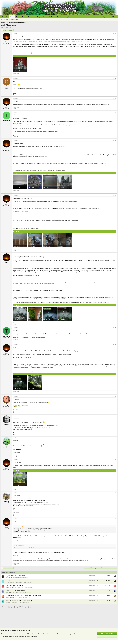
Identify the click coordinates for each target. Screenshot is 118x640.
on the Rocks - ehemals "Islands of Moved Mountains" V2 (24, 596)
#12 (115, 438)
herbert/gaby (9, 602)
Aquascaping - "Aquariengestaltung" (24, 582)
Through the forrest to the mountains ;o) (19, 601)
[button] (21, 16)
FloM (7, 592)
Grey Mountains (11, 581)
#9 (115, 344)
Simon (3, 27)
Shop (38, 17)
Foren (12, 17)
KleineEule (111, 582)
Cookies (18, 634)
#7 (115, 254)
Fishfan (7, 582)
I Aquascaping (17, 406)
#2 (115, 78)
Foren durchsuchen (13, 19)
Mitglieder (68, 17)
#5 (115, 140)
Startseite (5, 17)
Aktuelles (50, 17)
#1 (115, 33)
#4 (115, 112)
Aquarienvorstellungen (20, 577)
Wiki (44, 17)
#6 (115, 195)
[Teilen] (113, 33)
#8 (115, 327)
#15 (115, 519)
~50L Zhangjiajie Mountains (14, 586)
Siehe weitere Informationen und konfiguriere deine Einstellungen (19, 636)
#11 (115, 416)
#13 (115, 459)
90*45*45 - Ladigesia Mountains (16, 591)
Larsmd (111, 602)
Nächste (10, 30)
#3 (115, 98)
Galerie (59, 17)
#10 (115, 396)
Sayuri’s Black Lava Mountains (15, 576)
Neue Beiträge (4, 19)
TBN (7, 587)
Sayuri (7, 577)
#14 (115, 493)
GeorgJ (7, 597)
